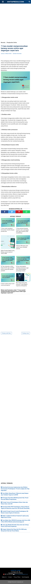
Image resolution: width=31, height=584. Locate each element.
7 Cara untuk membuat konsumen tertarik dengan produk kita (7, 230)
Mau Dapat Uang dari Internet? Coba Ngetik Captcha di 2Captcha (21, 284)
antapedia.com (15, 2)
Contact (10, 577)
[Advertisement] (15, 17)
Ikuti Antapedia (25, 577)
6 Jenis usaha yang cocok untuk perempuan (7, 284)
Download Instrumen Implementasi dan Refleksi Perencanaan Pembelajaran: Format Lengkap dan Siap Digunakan (15, 489)
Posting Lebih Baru (6, 333)
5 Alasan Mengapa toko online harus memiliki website (22, 247)
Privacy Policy (17, 577)
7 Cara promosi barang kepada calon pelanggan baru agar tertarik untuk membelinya (22, 230)
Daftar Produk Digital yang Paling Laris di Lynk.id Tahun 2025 (7, 252)
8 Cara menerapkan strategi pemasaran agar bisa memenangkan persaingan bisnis (22, 268)
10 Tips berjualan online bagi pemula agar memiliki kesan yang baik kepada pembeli (7, 268)
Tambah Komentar (17, 53)
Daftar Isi (4, 577)
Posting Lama (25, 333)
